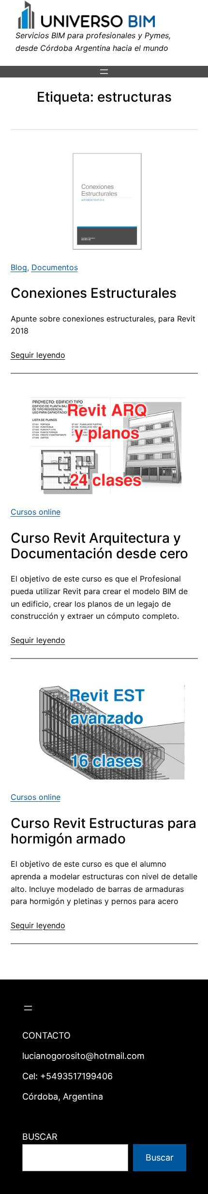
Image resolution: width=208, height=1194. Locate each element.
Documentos (54, 267)
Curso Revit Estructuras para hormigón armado (103, 830)
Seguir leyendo (38, 355)
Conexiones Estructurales (94, 293)
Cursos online (35, 512)
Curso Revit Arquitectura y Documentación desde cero (99, 545)
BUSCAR (40, 1137)
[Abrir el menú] (104, 71)
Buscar (160, 1157)
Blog (19, 267)
